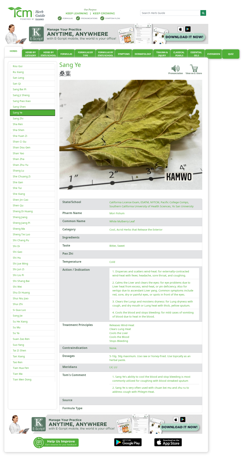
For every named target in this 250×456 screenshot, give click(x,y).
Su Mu (16, 327)
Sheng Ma (19, 228)
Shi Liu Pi (18, 275)
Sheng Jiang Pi (21, 223)
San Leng (18, 77)
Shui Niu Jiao (20, 298)
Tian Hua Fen (21, 368)
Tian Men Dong (22, 379)
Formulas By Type (85, 54)
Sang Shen (19, 106)
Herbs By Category (30, 54)
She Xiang (19, 194)
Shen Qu (18, 205)
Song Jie (18, 315)
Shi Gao (17, 251)
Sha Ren (18, 124)
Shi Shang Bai (21, 281)
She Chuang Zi (22, 176)
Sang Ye (17, 112)
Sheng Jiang (20, 217)
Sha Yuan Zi (20, 136)
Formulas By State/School (105, 54)
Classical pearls (179, 54)
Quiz (231, 54)
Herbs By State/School (48, 54)
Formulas (66, 54)
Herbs (13, 51)
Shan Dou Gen (21, 147)
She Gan (18, 182)
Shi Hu (17, 257)
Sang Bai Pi (19, 89)
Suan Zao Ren (21, 339)
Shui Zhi (18, 304)
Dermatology (143, 54)
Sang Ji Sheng (21, 95)
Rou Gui (18, 66)
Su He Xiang (20, 321)
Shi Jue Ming (20, 263)
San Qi (17, 83)
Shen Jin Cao (20, 199)
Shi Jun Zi (18, 269)
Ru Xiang (18, 72)
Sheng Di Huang (23, 211)
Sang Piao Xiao (22, 101)
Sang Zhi (18, 118)
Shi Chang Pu (21, 240)
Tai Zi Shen (19, 350)
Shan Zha (18, 159)
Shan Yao (18, 153)
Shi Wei (17, 286)
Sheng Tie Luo (21, 234)
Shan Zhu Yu (20, 165)
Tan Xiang (19, 356)
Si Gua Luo (19, 310)
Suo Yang (18, 344)
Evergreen (213, 54)
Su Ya (16, 333)
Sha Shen (18, 130)
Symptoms (124, 54)
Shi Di (16, 246)
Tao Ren (18, 362)
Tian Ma (18, 373)
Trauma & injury (162, 54)
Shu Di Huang (21, 292)
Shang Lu (18, 170)
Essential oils (196, 54)
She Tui (17, 188)
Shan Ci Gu (19, 141)
